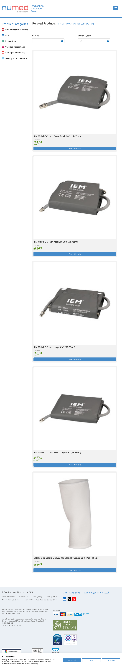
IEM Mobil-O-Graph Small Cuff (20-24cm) (76, 23)
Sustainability (28, 600)
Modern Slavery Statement (11, 600)
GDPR (48, 597)
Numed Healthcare (22, 8)
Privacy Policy (37, 597)
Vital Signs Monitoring (15, 52)
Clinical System (85, 35)
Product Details (75, 148)
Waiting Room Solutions (16, 58)
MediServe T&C (24, 597)
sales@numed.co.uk (98, 592)
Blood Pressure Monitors (16, 29)
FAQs (55, 597)
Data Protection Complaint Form (47, 600)
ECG (7, 35)
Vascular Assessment (15, 47)
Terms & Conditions (8, 597)
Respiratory (10, 41)
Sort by (35, 35)
